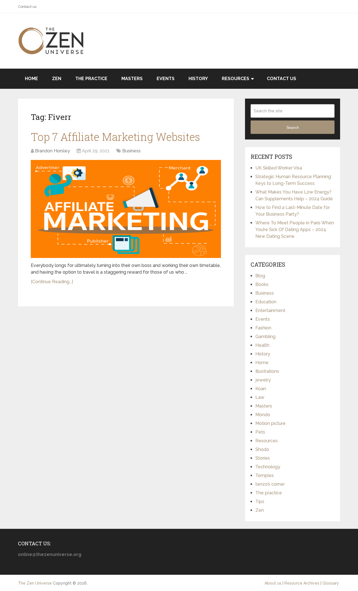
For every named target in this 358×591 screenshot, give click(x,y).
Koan (260, 388)
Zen (56, 78)
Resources (235, 78)
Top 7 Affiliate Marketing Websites (115, 137)
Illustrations (267, 371)
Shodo (262, 449)
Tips (259, 501)
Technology (267, 466)
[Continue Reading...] (52, 281)
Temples (264, 475)
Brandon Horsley (52, 150)
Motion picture (270, 423)
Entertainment (270, 310)
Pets (260, 432)
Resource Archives (301, 583)
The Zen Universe (35, 583)
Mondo (262, 414)
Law (259, 397)
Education (265, 301)
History (198, 78)
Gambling (265, 336)
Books (261, 284)
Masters (132, 78)
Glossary (330, 583)
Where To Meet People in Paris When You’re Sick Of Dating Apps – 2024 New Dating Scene (294, 229)
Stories (262, 458)
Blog (260, 275)
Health (262, 345)
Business (131, 150)
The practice (91, 78)
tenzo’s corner (270, 484)
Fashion (263, 328)
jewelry (263, 380)
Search (292, 127)
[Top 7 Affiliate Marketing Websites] (126, 209)
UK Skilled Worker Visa (278, 168)
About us (273, 583)
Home (31, 78)
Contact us (27, 6)
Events (166, 78)
